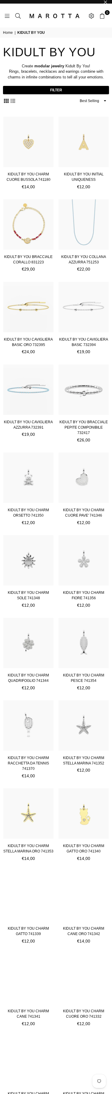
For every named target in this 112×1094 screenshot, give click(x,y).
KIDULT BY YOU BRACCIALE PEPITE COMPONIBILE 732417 (83, 427)
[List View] (13, 100)
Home (8, 33)
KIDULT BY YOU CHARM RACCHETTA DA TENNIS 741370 (28, 763)
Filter (56, 90)
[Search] (18, 15)
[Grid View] (6, 100)
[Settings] (91, 15)
